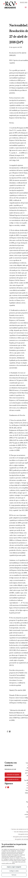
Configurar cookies (14, 871)
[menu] (25, 7)
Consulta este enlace (7, 862)
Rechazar (14, 875)
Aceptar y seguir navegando (14, 867)
